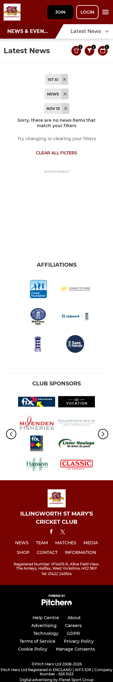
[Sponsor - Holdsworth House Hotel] (76, 424)
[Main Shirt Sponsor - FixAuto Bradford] (36, 444)
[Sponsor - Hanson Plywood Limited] (36, 465)
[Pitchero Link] (57, 604)
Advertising (44, 625)
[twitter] (62, 532)
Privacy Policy (79, 641)
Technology (45, 633)
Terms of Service (37, 641)
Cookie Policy (32, 649)
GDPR (73, 633)
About (74, 617)
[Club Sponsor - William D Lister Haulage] (76, 444)
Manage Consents (75, 649)
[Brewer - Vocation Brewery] (76, 403)
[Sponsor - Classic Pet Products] (76, 465)
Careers (73, 625)
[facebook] (51, 533)
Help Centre (46, 617)
